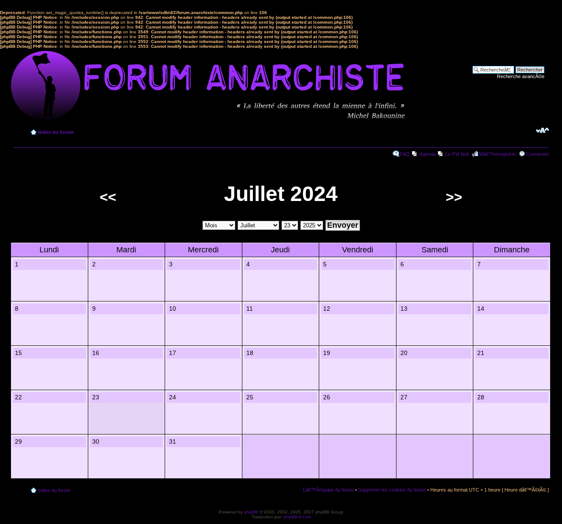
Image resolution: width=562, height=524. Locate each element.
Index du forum (56, 132)
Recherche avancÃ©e (520, 76)
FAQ (405, 154)
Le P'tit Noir (457, 154)
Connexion (537, 154)
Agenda (427, 154)
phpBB (251, 512)
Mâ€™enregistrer (497, 154)
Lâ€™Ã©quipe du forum (328, 489)
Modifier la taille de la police (542, 130)
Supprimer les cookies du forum (392, 489)
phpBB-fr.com (297, 516)
